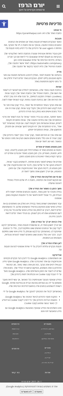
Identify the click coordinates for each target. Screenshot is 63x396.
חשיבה (47, 333)
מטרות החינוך (47, 338)
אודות (47, 372)
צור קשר (15, 372)
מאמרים (47, 323)
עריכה (47, 357)
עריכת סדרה (48, 362)
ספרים (48, 347)
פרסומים (15, 323)
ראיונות (15, 338)
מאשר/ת (38, 391)
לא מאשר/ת (26, 391)
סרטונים (15, 348)
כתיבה (47, 352)
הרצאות (15, 328)
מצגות (15, 333)
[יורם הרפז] (31, 7)
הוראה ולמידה (47, 328)
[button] (4, 24)
